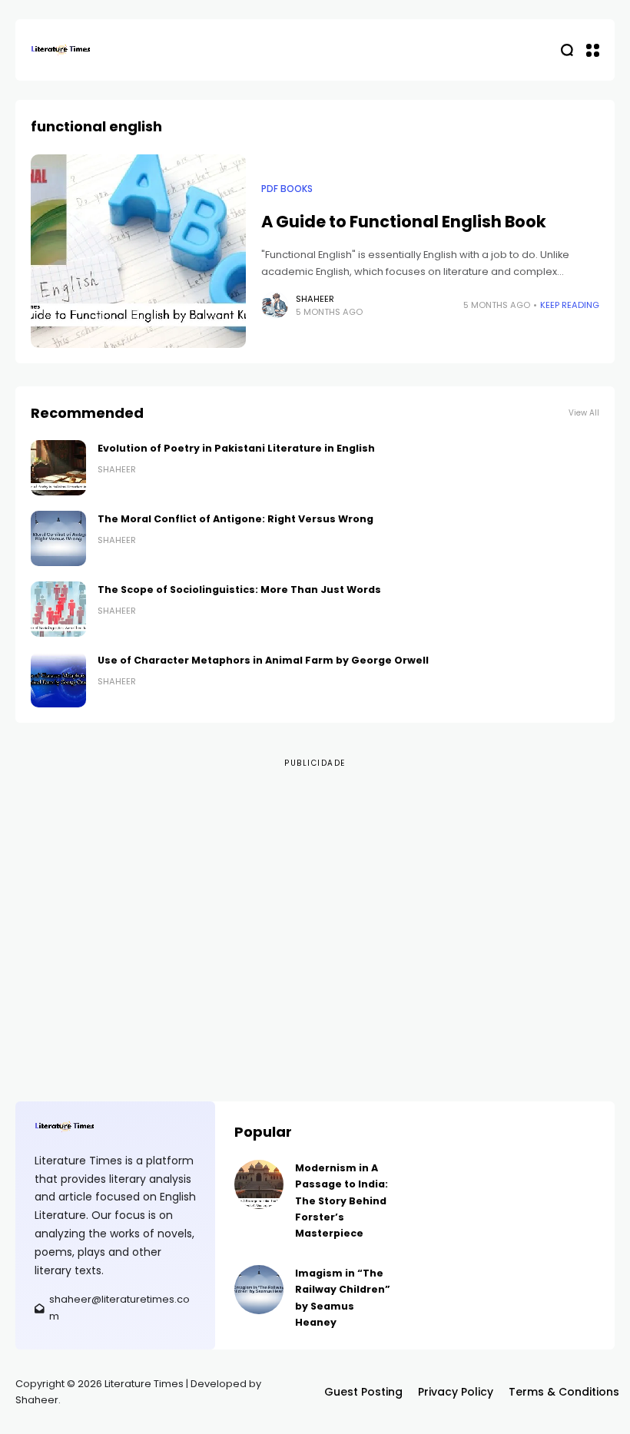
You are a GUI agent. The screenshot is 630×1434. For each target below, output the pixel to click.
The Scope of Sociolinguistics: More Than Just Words (239, 589)
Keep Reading (569, 305)
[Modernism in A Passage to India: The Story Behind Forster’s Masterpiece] (259, 1184)
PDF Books (287, 189)
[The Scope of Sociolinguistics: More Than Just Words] (58, 609)
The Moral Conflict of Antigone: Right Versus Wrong (235, 518)
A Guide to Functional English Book (403, 221)
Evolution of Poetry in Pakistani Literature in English (236, 448)
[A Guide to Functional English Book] (138, 251)
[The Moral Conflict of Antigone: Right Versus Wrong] (58, 538)
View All (584, 413)
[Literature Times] (61, 50)
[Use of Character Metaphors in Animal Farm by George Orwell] (58, 679)
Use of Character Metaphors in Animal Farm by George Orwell (263, 660)
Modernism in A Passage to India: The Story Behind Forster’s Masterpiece (341, 1200)
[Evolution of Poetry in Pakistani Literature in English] (58, 467)
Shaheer (315, 299)
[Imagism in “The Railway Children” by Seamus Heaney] (259, 1289)
